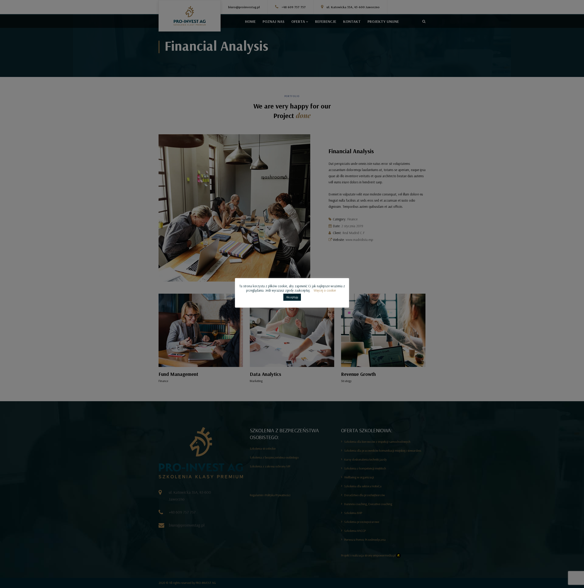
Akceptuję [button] (292, 297)
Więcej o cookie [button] (325, 290)
